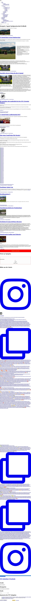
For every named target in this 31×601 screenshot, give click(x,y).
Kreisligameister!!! (5, 194)
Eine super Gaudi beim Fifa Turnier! (10, 135)
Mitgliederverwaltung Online (15, 250)
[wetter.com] (13, 600)
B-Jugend (1, 111)
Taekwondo (4, 12)
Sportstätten (3, 13)
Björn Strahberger (10, 35)
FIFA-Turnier (3, 184)
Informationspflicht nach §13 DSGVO (8, 21)
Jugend (6, 184)
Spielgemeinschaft (7, 8)
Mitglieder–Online (4, 22)
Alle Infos (17, 600)
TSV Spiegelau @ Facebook (7, 579)
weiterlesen (2, 92)
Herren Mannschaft (7, 7)
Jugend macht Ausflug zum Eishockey (10, 234)
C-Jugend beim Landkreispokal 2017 (10, 114)
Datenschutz (4, 19)
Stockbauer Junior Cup (6, 187)
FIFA (0, 184)
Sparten (3, 5)
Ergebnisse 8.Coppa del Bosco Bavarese (11, 221)
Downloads (3, 18)
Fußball (4, 6)
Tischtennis (4, 11)
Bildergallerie (3, 17)
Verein (2, 2)
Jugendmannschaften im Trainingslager (11, 208)
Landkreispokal (4, 126)
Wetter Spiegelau (2, 259)
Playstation (8, 184)
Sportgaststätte (5, 16)
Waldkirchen (7, 126)
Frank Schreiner (12, 99)
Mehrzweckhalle (5, 15)
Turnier (11, 184)
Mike (7, 112)
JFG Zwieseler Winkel (5, 111)
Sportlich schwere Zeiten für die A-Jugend (11, 73)
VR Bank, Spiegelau (10, 598)
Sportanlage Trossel (5, 14)
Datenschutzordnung (6, 20)
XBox (13, 184)
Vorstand (4, 3)
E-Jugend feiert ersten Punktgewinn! (10, 37)
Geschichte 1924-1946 (6, 4)
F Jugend (6, 9)
